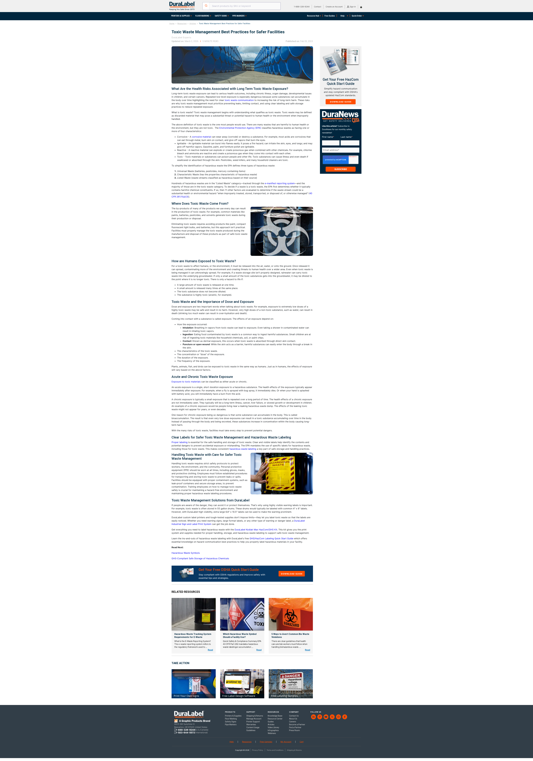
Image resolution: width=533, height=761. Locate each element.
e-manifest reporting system (280, 183)
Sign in (352, 6)
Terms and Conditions (275, 750)
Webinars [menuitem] (272, 733)
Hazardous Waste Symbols (186, 552)
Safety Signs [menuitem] (230, 722)
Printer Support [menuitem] (253, 722)
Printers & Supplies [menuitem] (233, 716)
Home (171, 23)
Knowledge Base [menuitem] (275, 716)
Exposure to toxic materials (186, 381)
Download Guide (291, 573)
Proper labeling (180, 442)
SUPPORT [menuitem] (250, 712)
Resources (182, 23)
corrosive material (201, 136)
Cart (302, 741)
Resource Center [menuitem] (275, 719)
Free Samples (266, 741)
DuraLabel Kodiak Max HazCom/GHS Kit (256, 529)
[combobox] (242, 6)
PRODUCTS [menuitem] (230, 712)
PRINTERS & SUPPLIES (180, 16)
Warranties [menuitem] (251, 724)
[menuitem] (313, 716)
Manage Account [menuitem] (253, 719)
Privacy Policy (257, 750)
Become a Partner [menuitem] (297, 724)
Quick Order (357, 16)
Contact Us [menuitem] (294, 716)
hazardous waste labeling (242, 448)
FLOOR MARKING (202, 16)
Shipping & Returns (294, 750)
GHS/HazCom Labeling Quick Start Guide (271, 538)
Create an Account (334, 6)
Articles (192, 23)
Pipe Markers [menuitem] (231, 724)
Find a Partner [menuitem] (295, 727)
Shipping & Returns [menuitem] (254, 716)
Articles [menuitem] (271, 724)
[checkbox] (340, 154)
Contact (317, 6)
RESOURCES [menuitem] (273, 712)
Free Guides (330, 16)
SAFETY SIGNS (221, 16)
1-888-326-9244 (302, 6)
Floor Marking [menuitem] (231, 719)
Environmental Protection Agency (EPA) (240, 127)
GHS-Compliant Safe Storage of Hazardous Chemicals (200, 558)
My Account (286, 741)
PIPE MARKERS (238, 16)
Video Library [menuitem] (273, 727)
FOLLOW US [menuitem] (315, 712)
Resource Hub (313, 16)
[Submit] (206, 5)
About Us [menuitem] (293, 719)
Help (342, 16)
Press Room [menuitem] (294, 730)
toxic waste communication (239, 100)
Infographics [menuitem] (273, 730)
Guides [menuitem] (271, 722)
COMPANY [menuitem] (294, 712)
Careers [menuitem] (292, 722)
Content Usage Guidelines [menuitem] (252, 728)
